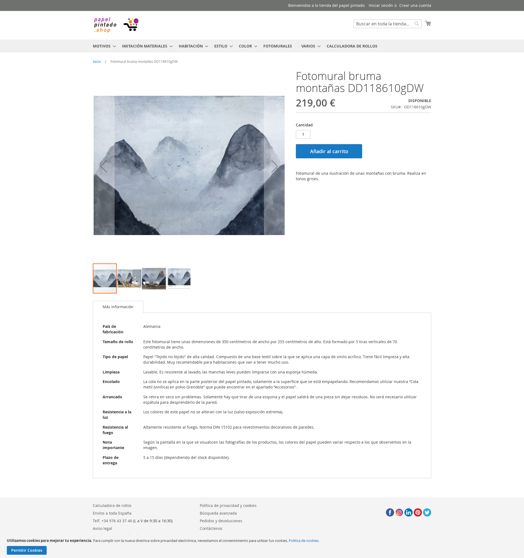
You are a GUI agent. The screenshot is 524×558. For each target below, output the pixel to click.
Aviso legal (102, 528)
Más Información (118, 306)
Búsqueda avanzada (218, 513)
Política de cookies (303, 540)
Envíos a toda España (112, 513)
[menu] (262, 46)
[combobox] (387, 23)
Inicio (97, 61)
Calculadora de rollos (112, 505)
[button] (104, 166)
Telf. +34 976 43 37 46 (112, 520)
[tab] (118, 307)
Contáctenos (211, 528)
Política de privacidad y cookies (228, 505)
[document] (263, 546)
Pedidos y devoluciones (221, 520)
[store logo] (116, 25)
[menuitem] (103, 46)
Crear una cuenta (415, 5)
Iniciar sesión (381, 5)
